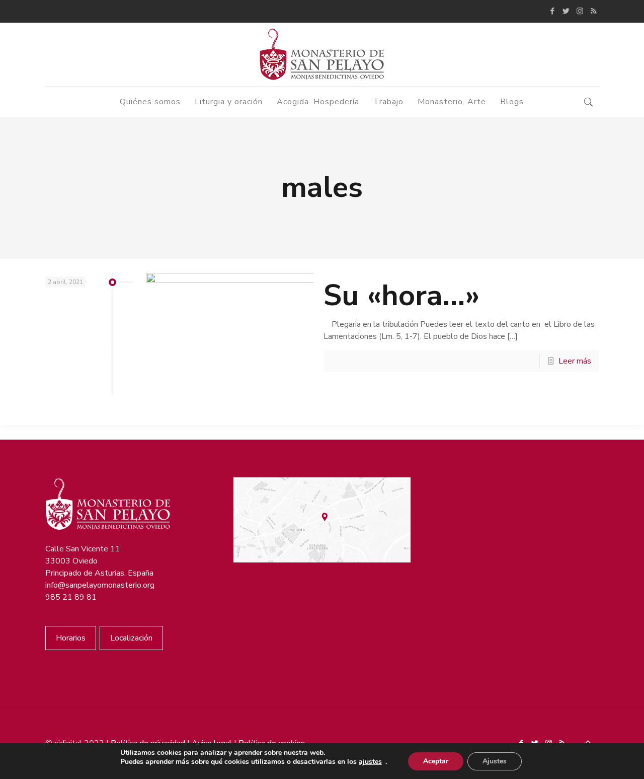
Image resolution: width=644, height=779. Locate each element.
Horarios (71, 638)
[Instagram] (580, 11)
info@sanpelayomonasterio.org (99, 585)
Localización (131, 638)
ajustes (370, 761)
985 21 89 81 (71, 597)
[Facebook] (552, 11)
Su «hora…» (402, 295)
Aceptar (435, 761)
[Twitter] (566, 11)
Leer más (574, 361)
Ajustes (494, 761)
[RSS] (593, 11)
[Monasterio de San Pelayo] (322, 54)
